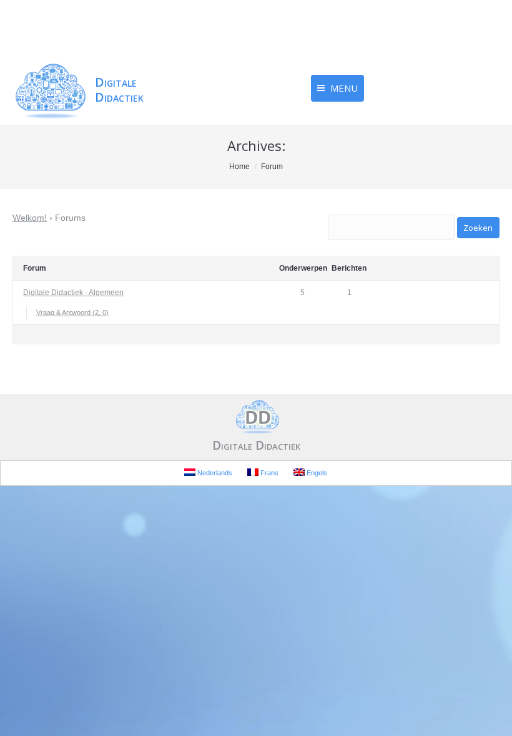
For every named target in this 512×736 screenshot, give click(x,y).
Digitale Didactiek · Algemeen (73, 292)
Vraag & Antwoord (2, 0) (72, 312)
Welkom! (29, 218)
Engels (316, 473)
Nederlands (213, 473)
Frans (268, 473)
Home (239, 166)
